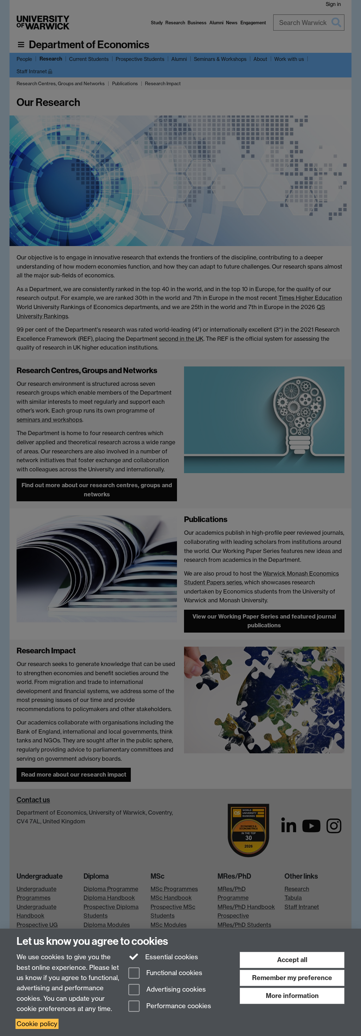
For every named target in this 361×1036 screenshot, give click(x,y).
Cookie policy (37, 1024)
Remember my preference (292, 978)
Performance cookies (178, 1006)
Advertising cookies (175, 989)
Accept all (292, 960)
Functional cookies (173, 973)
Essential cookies (170, 957)
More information (292, 996)
